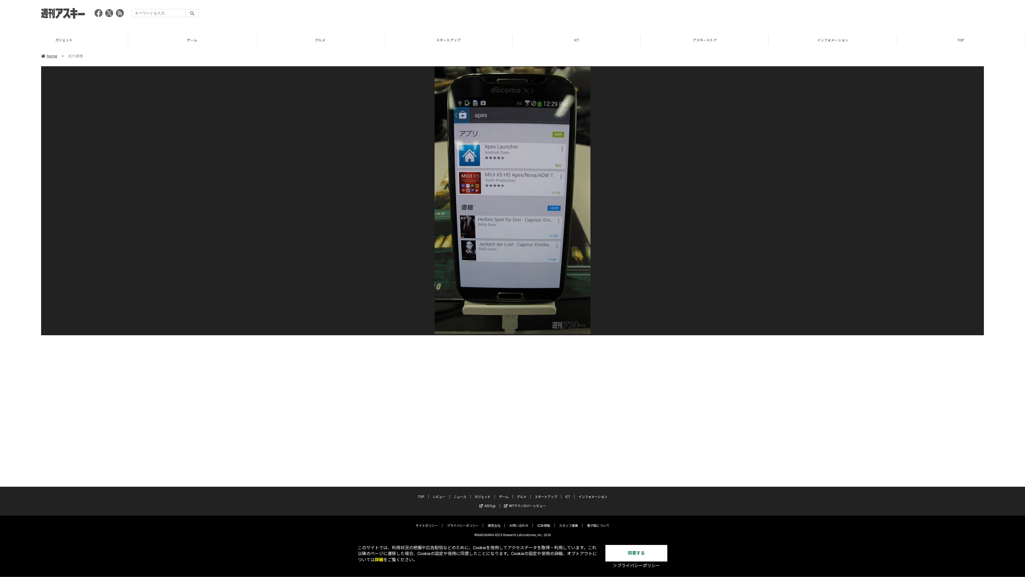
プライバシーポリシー (463, 525)
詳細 (379, 559)
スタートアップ (448, 39)
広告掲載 (543, 525)
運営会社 (494, 525)
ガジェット (64, 39)
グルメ (320, 39)
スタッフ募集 (568, 525)
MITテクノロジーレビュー (527, 505)
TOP (960, 39)
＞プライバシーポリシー (636, 565)
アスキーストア (705, 39)
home (52, 56)
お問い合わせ (519, 525)
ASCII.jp (490, 505)
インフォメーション (832, 39)
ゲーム (192, 39)
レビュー (439, 496)
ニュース (460, 496)
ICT (576, 39)
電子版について (598, 525)
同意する (636, 553)
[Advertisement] (887, 15)
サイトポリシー (427, 525)
